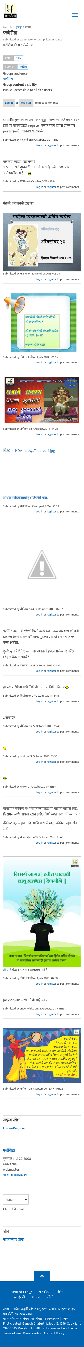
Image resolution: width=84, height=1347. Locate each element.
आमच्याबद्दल (52, 1319)
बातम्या (36, 1297)
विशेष (59, 1292)
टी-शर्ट (7, 970)
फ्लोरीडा (23, 66)
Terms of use (12, 1333)
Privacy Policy (32, 1333)
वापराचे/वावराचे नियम (16, 1319)
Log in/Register (14, 1128)
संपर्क (65, 1319)
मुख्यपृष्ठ (19, 27)
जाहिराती (19, 1297)
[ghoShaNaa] (42, 470)
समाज (18, 58)
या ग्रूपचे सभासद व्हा (15, 1175)
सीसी (50, 1297)
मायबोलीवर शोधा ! (14, 1240)
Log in (9, 102)
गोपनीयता (37, 1319)
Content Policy (54, 1333)
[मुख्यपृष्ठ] (10, 10)
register (26, 102)
